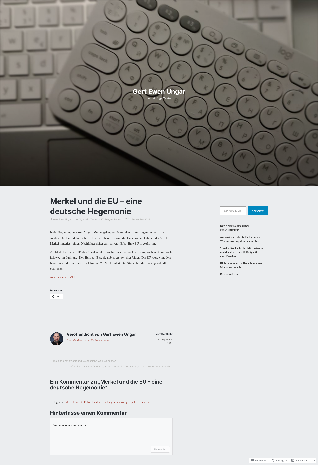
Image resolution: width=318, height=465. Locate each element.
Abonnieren (258, 210)
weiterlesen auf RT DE (64, 277)
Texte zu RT (97, 219)
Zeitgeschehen (113, 219)
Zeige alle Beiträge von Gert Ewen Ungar (88, 339)
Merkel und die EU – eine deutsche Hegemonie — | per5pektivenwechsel (108, 402)
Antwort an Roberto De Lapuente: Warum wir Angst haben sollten (241, 239)
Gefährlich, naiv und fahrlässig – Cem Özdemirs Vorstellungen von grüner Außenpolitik (119, 367)
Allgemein (84, 219)
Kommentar (160, 449)
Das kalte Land (229, 274)
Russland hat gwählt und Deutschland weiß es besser (82, 361)
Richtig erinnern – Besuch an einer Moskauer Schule (241, 265)
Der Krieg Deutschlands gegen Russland (234, 228)
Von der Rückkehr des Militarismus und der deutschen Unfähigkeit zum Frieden (241, 252)
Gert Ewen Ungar (159, 91)
